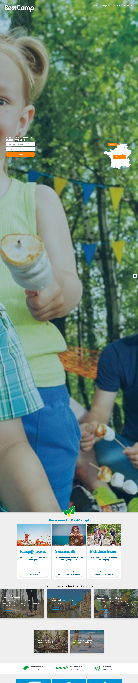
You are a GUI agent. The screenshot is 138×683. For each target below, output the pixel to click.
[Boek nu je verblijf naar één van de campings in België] (34, 535)
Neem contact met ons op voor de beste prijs (69, 573)
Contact (127, 6)
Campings (103, 6)
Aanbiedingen (116, 6)
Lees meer (8, 610)
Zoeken (20, 154)
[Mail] (135, 276)
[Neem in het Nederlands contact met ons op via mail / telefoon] (104, 535)
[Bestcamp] (19, 8)
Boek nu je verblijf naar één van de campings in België (34, 573)
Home (95, 6)
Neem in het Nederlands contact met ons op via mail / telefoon (104, 573)
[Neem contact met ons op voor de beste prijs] (69, 535)
